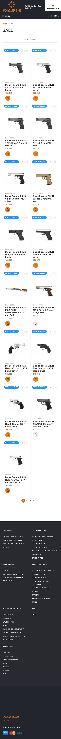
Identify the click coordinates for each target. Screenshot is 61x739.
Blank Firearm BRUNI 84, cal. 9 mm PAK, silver (43, 87)
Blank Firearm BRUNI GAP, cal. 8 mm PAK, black (16, 254)
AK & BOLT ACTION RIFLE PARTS (44, 551)
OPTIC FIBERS (8, 640)
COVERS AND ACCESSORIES (14, 636)
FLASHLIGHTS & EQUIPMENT (13, 629)
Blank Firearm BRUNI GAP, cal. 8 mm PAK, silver (43, 254)
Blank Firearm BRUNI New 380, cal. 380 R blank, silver (16, 424)
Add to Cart (7, 98)
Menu (7, 16)
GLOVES (35, 591)
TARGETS (35, 595)
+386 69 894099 (33, 6)
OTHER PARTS (37, 558)
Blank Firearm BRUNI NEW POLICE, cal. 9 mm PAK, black (43, 424)
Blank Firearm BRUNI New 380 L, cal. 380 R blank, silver (16, 368)
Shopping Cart (53, 8)
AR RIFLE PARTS (38, 540)
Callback (28, 8)
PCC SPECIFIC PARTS (40, 547)
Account (6, 670)
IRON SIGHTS (8, 615)
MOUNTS (6, 626)
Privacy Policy (8, 656)
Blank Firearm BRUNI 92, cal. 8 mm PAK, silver (16, 199)
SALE (34, 615)
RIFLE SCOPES (8, 622)
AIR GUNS (6, 547)
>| (37, 500)
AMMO (5, 571)
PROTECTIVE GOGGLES (41, 588)
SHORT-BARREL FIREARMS (13, 537)
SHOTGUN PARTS (38, 544)
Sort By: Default (29, 40)
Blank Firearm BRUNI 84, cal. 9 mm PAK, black (16, 87)
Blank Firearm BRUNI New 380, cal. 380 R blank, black (43, 368)
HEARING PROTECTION (41, 599)
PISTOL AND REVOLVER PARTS (43, 537)
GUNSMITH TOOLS (39, 574)
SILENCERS (36, 554)
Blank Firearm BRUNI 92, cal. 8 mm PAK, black (43, 143)
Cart (4, 674)
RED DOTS (7, 618)
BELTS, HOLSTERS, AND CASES (43, 571)
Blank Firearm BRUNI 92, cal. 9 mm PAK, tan (43, 199)
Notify (35, 323)
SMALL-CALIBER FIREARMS (13, 544)
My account (51, 16)
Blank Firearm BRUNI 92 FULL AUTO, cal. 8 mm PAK (16, 143)
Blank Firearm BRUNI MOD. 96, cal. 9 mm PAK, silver (43, 310)
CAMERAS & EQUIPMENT (12, 633)
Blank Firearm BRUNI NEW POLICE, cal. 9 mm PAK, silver (16, 480)
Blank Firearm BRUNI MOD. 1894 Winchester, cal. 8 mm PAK (16, 311)
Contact (6, 667)
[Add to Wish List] (27, 51)
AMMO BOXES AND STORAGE (14, 574)
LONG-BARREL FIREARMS (12, 540)
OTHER (34, 602)
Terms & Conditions (10, 660)
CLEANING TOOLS (39, 578)
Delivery (6, 663)
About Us (6, 653)
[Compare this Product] (23, 51)
